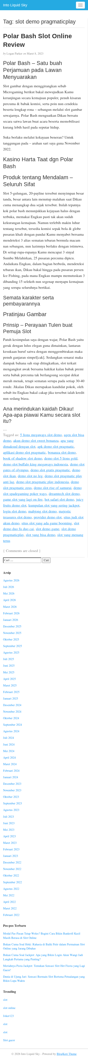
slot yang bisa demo (40, 534)
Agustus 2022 (11, 889)
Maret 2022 (10, 908)
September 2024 (12, 725)
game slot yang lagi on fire (23, 499)
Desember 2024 (12, 705)
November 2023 (12, 790)
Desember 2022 (12, 862)
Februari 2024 (11, 770)
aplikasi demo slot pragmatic (24, 452)
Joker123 (8, 1016)
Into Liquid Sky (15, 5)
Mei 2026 (8, 593)
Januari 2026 (10, 620)
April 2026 (9, 600)
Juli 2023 (8, 816)
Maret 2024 (10, 764)
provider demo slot (48, 517)
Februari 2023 (11, 849)
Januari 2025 (10, 698)
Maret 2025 (10, 685)
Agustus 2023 (11, 810)
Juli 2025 (8, 659)
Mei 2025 (8, 672)
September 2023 (12, 803)
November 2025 (12, 633)
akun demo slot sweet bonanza (36, 440)
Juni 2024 (9, 744)
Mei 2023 (8, 830)
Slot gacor (9, 1040)
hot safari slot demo (59, 499)
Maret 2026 (10, 607)
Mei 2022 (8, 895)
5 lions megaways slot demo (41, 434)
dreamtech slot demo (64, 493)
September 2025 (12, 646)
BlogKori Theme (67, 1054)
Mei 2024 (8, 751)
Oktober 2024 (11, 718)
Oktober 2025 (11, 639)
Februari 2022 (11, 915)
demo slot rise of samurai (52, 487)
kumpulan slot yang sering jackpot (53, 505)
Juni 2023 (9, 823)
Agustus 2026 (11, 580)
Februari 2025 (11, 692)
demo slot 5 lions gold (60, 458)
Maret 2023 (10, 843)
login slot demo (14, 511)
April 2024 (9, 757)
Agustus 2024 (11, 731)
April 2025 (9, 679)
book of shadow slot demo (22, 458)
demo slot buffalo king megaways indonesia (35, 464)
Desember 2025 (12, 626)
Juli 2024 (8, 738)
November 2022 (12, 869)
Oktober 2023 (11, 797)
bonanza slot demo (62, 452)
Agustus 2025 (11, 652)
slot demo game (47, 528)
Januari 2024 (10, 777)
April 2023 (9, 836)
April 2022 (9, 902)
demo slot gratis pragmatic (50, 469)
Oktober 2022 (11, 875)
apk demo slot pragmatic (55, 446)
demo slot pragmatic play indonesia (42, 481)
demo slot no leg (30, 475)
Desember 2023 (12, 784)
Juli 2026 (8, 587)
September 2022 (12, 882)
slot (5, 1000)
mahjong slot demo (42, 511)
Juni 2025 (9, 665)
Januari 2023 (10, 856)
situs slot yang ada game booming (46, 523)
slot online (9, 1008)
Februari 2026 (11, 613)
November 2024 (12, 711)
